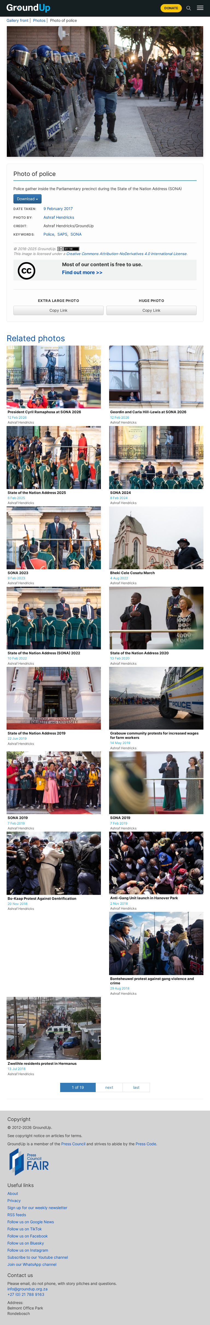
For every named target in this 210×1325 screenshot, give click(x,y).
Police (48, 234)
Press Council (73, 1143)
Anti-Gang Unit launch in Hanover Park (144, 898)
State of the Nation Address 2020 (139, 653)
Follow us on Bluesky (25, 1243)
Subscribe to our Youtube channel (37, 1257)
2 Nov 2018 (119, 904)
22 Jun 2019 (17, 739)
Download (26, 198)
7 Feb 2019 (16, 823)
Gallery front (17, 20)
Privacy (14, 1200)
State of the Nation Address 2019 (37, 733)
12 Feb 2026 (17, 417)
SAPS (62, 234)
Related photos (36, 338)
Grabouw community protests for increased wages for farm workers (154, 735)
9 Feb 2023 (16, 578)
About (12, 1193)
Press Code (146, 1143)
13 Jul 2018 (16, 1069)
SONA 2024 (120, 493)
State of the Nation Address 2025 (37, 493)
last (136, 1087)
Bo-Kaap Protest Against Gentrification (42, 899)
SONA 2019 (18, 818)
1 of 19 (78, 1087)
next (109, 1087)
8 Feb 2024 (119, 498)
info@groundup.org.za (27, 1289)
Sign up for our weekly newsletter (37, 1207)
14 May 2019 (120, 743)
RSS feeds (16, 1214)
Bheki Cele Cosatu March (132, 573)
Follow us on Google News (30, 1221)
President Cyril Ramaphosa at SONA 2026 (44, 412)
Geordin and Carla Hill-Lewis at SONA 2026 (148, 412)
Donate (171, 8)
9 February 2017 (58, 208)
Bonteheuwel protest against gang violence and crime (152, 981)
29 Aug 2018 (119, 988)
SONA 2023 (18, 573)
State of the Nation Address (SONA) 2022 (44, 653)
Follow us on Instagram (27, 1250)
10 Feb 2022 (17, 658)
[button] (200, 8)
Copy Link (58, 310)
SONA (76, 234)
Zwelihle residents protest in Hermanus (42, 1064)
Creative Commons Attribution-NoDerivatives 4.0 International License (126, 253)
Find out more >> (82, 272)
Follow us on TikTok (24, 1229)
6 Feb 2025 (16, 498)
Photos (39, 20)
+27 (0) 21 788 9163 (25, 1294)
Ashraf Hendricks (58, 217)
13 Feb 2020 (120, 658)
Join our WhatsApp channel (31, 1264)
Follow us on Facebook (27, 1236)
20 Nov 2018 (17, 904)
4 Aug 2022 (119, 578)
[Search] (189, 8)
